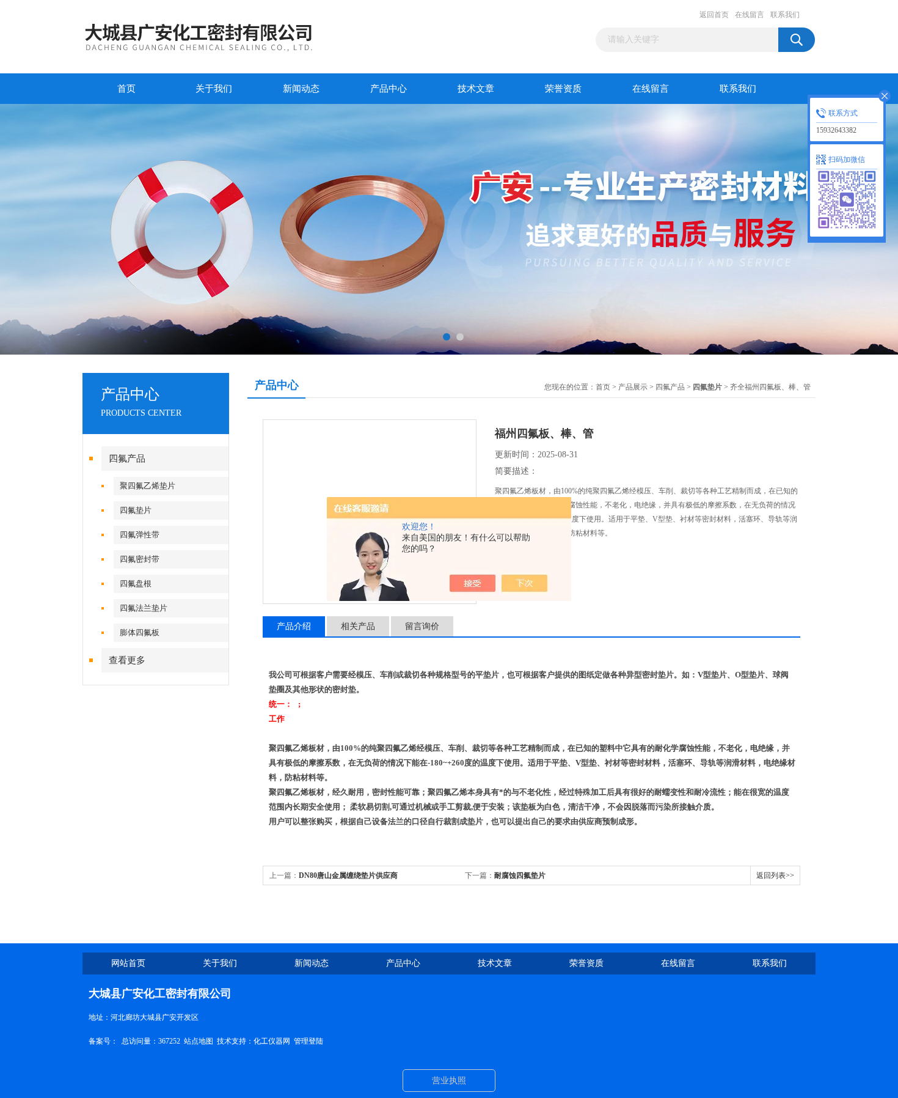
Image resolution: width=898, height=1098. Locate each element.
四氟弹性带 (139, 534)
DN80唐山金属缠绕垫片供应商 (348, 875)
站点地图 (198, 1041)
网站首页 (128, 963)
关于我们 (213, 89)
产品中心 (388, 89)
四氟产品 (127, 458)
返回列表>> (775, 875)
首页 (126, 89)
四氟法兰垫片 (143, 608)
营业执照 (449, 1080)
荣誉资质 (563, 89)
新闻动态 (301, 89)
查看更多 (127, 660)
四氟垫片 (135, 510)
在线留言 (749, 14)
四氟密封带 (139, 559)
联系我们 (785, 14)
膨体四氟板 (139, 632)
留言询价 (422, 626)
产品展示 (633, 387)
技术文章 (476, 89)
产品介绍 (294, 626)
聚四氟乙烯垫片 (147, 485)
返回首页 (714, 14)
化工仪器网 (272, 1041)
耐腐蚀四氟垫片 (520, 875)
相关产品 (358, 626)
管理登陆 (308, 1041)
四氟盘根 (135, 583)
